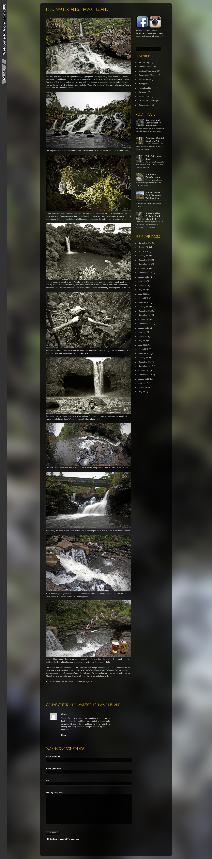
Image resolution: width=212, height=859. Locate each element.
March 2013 (143, 298)
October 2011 (144, 370)
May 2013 (142, 290)
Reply (63, 735)
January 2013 (144, 307)
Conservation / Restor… (148, 75)
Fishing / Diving (144, 79)
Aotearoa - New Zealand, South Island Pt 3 (153, 216)
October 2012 (144, 319)
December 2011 (144, 362)
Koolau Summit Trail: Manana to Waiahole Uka (153, 195)
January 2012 (144, 358)
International (143, 88)
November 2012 (145, 315)
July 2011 (142, 383)
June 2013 (142, 285)
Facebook (140, 33)
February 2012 (144, 353)
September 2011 (145, 375)
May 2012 (142, 341)
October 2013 (144, 268)
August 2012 (143, 328)
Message (54, 792)
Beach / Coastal (145, 67)
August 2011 (143, 379)
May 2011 (142, 392)
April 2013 (142, 294)
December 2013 (145, 260)
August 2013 (143, 277)
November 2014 (145, 243)
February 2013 (144, 302)
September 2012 (145, 324)
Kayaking (142, 92)
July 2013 (142, 281)
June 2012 (142, 336)
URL (48, 780)
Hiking (141, 84)
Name (53, 756)
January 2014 (144, 256)
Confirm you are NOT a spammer (64, 839)
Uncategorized (144, 105)
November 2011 (144, 366)
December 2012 (145, 311)
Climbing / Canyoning (147, 71)
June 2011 (142, 387)
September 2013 (145, 273)
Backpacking (143, 62)
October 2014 (144, 247)
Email (53, 769)
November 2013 (145, 264)
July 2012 (142, 332)
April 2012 (142, 345)
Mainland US (143, 96)
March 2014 (143, 251)
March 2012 (143, 349)
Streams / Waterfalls (147, 101)
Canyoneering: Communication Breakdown (153, 123)
